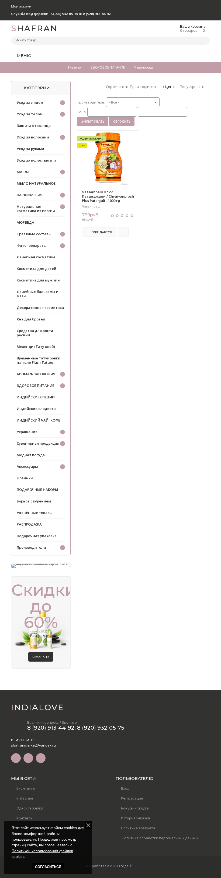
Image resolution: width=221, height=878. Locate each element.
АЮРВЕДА (25, 222)
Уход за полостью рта (36, 160)
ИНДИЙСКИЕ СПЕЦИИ (36, 397)
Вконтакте (25, 788)
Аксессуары (27, 466)
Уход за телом (30, 114)
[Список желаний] (197, 55)
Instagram (24, 798)
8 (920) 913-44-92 (96, 13)
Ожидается (101, 232)
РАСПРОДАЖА (29, 524)
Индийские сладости (36, 408)
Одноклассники (29, 808)
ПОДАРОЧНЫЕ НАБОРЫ (37, 489)
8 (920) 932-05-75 (100, 727)
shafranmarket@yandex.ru (33, 745)
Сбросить (121, 121)
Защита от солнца (34, 125)
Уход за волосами (33, 137)
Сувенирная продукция (38, 443)
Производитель (143, 86)
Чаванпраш (91, 206)
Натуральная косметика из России (36, 208)
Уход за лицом (30, 102)
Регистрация (132, 798)
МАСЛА (23, 171)
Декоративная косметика (40, 307)
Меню (24, 55)
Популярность (192, 86)
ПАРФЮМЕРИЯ (29, 194)
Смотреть (40, 657)
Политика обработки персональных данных (159, 838)
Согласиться (48, 867)
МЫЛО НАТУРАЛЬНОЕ (36, 183)
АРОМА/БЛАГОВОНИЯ (36, 374)
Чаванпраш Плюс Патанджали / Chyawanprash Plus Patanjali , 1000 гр (108, 196)
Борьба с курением (34, 501)
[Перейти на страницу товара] (108, 158)
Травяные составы (34, 233)
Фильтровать (92, 121)
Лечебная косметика (36, 257)
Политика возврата (138, 828)
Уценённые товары (35, 512)
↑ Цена (169, 86)
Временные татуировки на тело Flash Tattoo (38, 360)
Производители (31, 547)
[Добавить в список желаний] (132, 138)
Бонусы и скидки (135, 808)
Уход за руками (30, 148)
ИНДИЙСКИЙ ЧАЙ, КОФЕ (38, 420)
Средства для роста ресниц (35, 332)
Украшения (27, 431)
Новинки (25, 478)
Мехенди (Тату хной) (36, 346)
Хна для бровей (31, 319)
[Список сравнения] (208, 55)
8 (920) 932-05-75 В (65, 13)
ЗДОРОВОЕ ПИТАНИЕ (35, 385)
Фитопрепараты (32, 245)
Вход (125, 788)
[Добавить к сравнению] (123, 232)
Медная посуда (31, 454)
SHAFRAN (34, 28)
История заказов (135, 818)
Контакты (24, 818)
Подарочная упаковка (37, 535)
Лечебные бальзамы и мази (37, 293)
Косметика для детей (36, 268)
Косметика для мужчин (38, 280)
